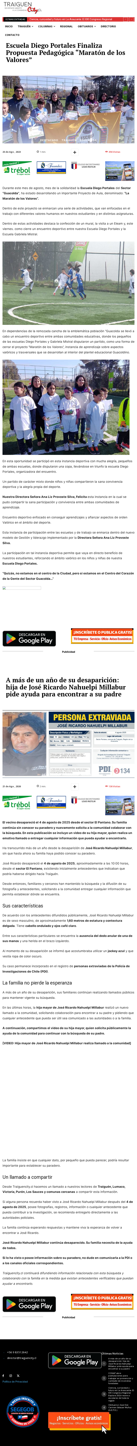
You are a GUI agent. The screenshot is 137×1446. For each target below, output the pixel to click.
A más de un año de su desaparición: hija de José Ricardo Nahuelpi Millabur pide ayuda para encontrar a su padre (121, 1363)
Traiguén (69, 140)
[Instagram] (11, 1376)
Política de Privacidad (15, 1381)
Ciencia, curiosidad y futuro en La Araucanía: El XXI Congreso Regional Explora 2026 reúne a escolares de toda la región (121, 1394)
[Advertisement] (90, 5)
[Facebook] (3, 1376)
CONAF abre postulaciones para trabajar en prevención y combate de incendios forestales (120, 1378)
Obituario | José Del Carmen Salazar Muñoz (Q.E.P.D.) (60, 19)
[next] (131, 19)
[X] (18, 1376)
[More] (74, 152)
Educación (88, 140)
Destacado (49, 140)
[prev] (125, 19)
